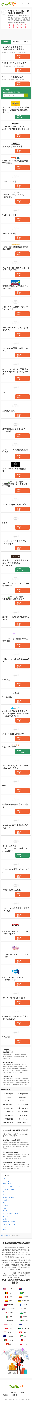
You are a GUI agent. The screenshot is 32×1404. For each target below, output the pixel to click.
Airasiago (6, 1200)
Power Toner (23, 1112)
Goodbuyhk (9, 1101)
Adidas (5, 1205)
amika (5, 1219)
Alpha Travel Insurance (11, 1186)
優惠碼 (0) (16, 42)
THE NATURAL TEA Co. (9, 1122)
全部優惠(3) (6, 42)
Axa (4, 1208)
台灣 (24, 1340)
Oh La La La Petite (23, 1104)
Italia (10, 1316)
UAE (24, 1336)
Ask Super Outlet (9, 1224)
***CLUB (20, 569)
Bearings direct (23, 1094)
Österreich (10, 1332)
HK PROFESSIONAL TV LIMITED (9, 1104)
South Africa (25, 1328)
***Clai (19, 117)
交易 (19, 56)
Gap (4, 1178)
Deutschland (25, 1301)
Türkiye (10, 1328)
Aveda (5, 1211)
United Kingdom (10, 1308)
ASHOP (5, 1216)
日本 (24, 1308)
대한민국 (10, 1312)
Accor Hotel (7, 1184)
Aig (4, 1203)
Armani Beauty (8, 1197)
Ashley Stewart (8, 1189)
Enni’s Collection (23, 1101)
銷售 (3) (25, 42)
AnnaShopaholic (9, 1222)
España (10, 1301)
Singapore (10, 1324)
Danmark (10, 1305)
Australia (24, 1289)
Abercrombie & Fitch (10, 1213)
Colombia (25, 1297)
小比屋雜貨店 (9, 1115)
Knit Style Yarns (22, 1108)
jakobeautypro (9, 1108)
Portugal (10, 1340)
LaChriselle (23, 1115)
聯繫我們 (14, 1395)
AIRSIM (5, 1227)
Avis (4, 1194)
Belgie (10, 1293)
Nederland (10, 1320)
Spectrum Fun (9, 1112)
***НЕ (19, 855)
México (24, 1316)
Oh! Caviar (22, 1097)
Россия (24, 1324)
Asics (4, 1192)
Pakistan (25, 1320)
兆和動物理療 (9, 1119)
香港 (10, 1344)
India (24, 1312)
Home (3, 1235)
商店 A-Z (8, 1235)
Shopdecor (23, 1119)
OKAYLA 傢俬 (16, 1235)
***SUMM (20, 751)
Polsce (24, 1344)
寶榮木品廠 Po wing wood (23, 1122)
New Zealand (10, 1336)
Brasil (24, 1293)
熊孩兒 (9, 1097)
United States (10, 1289)
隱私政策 (22, 1392)
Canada (10, 1297)
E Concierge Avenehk (9, 1094)
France (24, 1305)
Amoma (6, 1181)
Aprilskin (6, 1230)
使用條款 (5, 1395)
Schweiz (24, 1332)
